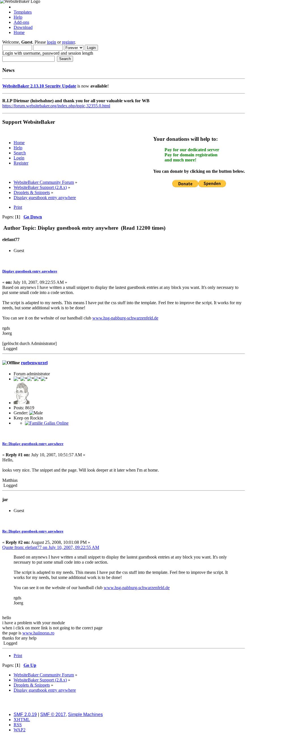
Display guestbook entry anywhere (29, 271)
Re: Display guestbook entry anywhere (32, 444)
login (51, 42)
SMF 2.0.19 (25, 714)
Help (18, 17)
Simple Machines (85, 714)
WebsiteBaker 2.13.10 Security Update (39, 86)
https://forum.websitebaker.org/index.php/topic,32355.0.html (56, 105)
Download (23, 27)
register (68, 42)
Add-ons (21, 22)
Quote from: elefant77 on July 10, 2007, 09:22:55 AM (50, 547)
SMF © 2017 (53, 714)
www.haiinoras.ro (38, 633)
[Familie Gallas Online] (47, 423)
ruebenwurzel (34, 362)
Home (19, 32)
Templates (23, 12)
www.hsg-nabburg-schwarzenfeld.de (125, 318)
